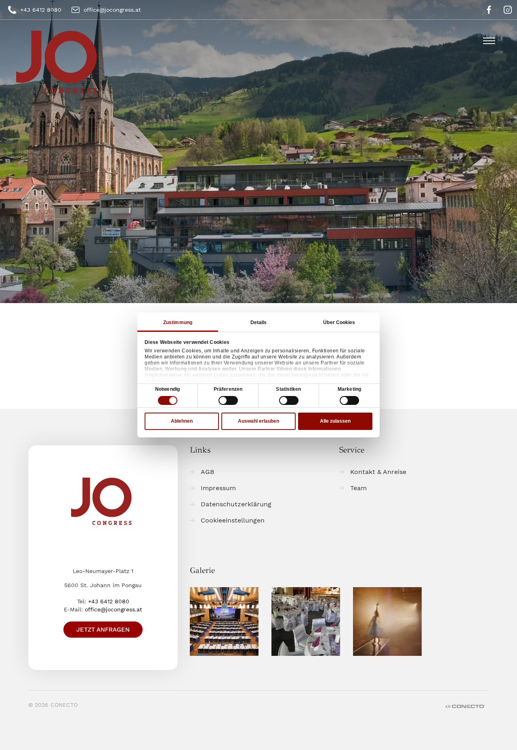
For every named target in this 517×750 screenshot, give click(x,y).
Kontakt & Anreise (378, 472)
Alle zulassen (335, 421)
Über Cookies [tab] (339, 322)
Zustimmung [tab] (177, 322)
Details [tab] (258, 322)
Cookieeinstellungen (233, 520)
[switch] (228, 400)
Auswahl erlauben (258, 421)
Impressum (218, 488)
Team (358, 488)
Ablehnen (182, 421)
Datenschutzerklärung (236, 504)
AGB (207, 472)
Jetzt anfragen (103, 629)
